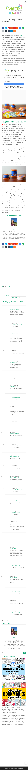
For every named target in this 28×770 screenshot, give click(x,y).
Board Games (6, 286)
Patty (11, 308)
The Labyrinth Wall (7, 295)
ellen (4, 24)
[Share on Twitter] (6, 28)
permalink (12, 286)
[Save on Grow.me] (20, 28)
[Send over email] (23, 28)
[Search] (24, 653)
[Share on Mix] (14, 31)
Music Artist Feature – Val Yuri (18, 297)
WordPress (21, 768)
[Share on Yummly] (11, 28)
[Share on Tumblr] (9, 31)
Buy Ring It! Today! (14, 215)
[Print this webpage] (3, 31)
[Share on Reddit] (17, 28)
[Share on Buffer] (6, 31)
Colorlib (13, 768)
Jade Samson (12, 333)
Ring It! (4, 124)
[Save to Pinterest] (9, 28)
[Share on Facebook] (3, 28)
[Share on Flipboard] (14, 28)
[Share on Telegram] (11, 31)
